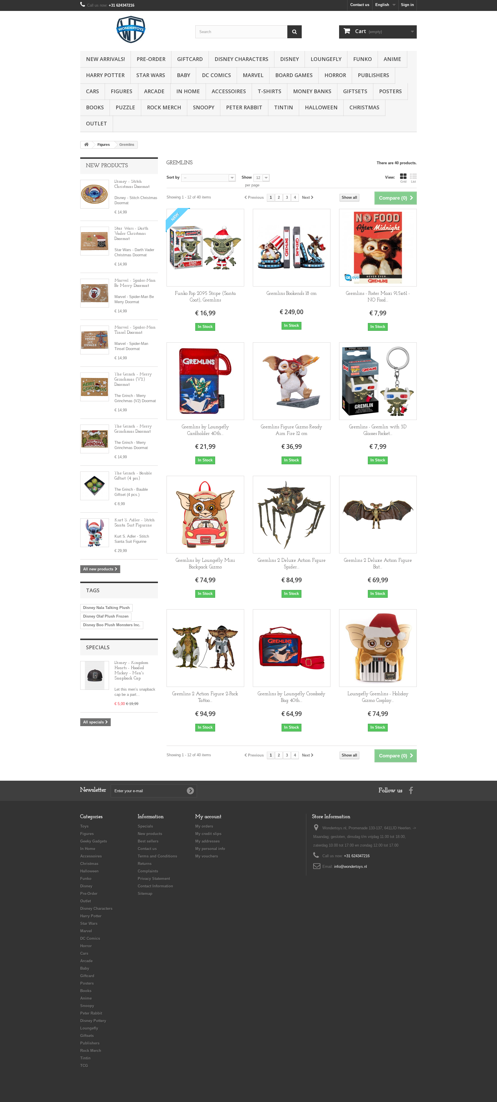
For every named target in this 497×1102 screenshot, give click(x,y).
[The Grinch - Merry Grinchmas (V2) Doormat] (94, 387)
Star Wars (150, 75)
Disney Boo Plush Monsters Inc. (111, 625)
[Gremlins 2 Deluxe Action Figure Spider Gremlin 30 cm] (292, 515)
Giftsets (355, 91)
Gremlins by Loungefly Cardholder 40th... (205, 430)
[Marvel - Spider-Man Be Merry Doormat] (94, 293)
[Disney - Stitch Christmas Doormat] (94, 194)
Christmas (364, 107)
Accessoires (229, 91)
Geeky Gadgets (93, 841)
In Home (188, 91)
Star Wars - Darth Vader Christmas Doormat (131, 233)
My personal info (210, 849)
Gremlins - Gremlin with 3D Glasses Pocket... (377, 430)
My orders (204, 826)
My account (208, 817)
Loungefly (326, 59)
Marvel (253, 75)
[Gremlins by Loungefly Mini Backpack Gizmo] (205, 515)
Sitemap (145, 893)
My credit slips (208, 834)
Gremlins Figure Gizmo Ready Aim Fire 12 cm (291, 430)
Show (247, 177)
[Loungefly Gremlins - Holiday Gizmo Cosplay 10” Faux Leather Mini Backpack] (378, 648)
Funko (362, 59)
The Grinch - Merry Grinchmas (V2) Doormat (133, 379)
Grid (403, 181)
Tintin (283, 107)
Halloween (321, 107)
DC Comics (216, 75)
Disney (289, 59)
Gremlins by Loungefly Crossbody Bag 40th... (291, 697)
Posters (390, 91)
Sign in (407, 5)
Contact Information (155, 886)
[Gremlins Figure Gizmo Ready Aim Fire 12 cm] (292, 381)
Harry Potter (105, 75)
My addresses (207, 841)
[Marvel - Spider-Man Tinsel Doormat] (94, 340)
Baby (183, 75)
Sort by (173, 177)
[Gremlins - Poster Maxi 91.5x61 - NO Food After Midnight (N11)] (378, 248)
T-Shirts (269, 91)
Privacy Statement (154, 878)
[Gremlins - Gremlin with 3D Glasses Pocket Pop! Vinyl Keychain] (378, 381)
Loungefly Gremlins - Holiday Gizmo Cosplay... (377, 697)
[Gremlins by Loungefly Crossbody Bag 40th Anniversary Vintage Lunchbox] (292, 648)
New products (107, 166)
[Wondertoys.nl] (133, 29)
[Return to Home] (86, 144)
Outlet (96, 123)
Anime (392, 59)
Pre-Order (151, 59)
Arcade (154, 91)
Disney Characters (241, 59)
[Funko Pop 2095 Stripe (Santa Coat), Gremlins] (205, 248)
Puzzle (125, 107)
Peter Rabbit (244, 107)
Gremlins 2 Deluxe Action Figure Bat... (378, 564)
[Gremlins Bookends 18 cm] (292, 248)
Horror (335, 75)
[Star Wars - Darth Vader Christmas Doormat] (94, 241)
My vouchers (206, 856)
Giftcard (190, 59)
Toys (84, 826)
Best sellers (148, 841)
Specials (98, 647)
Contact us (359, 5)
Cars (92, 91)
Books (95, 107)
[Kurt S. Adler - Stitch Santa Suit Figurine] (94, 532)
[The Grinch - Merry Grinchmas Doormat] (94, 439)
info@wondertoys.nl (350, 866)
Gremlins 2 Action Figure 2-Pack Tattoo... (205, 697)
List (413, 181)
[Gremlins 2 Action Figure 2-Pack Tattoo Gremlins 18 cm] (205, 648)
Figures (121, 91)
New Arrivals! (105, 59)
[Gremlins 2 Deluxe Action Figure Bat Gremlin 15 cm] (378, 515)
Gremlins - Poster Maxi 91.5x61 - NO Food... (378, 297)
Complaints (148, 871)
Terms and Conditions (157, 856)
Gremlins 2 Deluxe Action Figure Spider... (292, 564)
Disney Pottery (93, 1021)
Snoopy (203, 107)
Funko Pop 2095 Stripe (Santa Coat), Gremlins (205, 297)
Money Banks (312, 91)
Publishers (373, 75)
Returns (145, 864)
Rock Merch (164, 107)
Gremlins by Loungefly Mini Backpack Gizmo (205, 564)
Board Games (294, 75)
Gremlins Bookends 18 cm (292, 293)
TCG (84, 1065)
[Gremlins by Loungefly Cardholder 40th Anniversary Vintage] (205, 381)
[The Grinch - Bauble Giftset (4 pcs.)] (94, 485)
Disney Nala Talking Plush (106, 608)
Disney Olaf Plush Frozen (106, 616)
